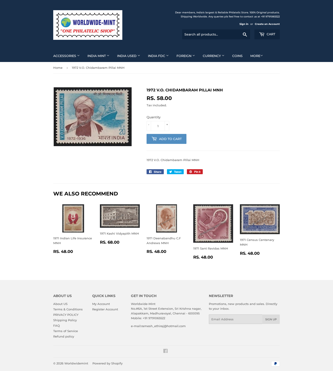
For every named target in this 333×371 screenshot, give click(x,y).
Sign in (244, 24)
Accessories (65, 56)
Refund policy (63, 336)
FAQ (56, 325)
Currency (212, 56)
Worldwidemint (76, 363)
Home (58, 67)
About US (60, 304)
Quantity (154, 117)
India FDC (157, 56)
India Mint (97, 56)
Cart (270, 34)
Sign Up (271, 319)
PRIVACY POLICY (65, 314)
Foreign (184, 56)
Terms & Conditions (68, 309)
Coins (237, 56)
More (255, 56)
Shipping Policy (65, 320)
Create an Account (267, 24)
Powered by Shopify (107, 363)
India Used (127, 56)
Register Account (105, 309)
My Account (101, 304)
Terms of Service (65, 331)
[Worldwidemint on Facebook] (165, 351)
